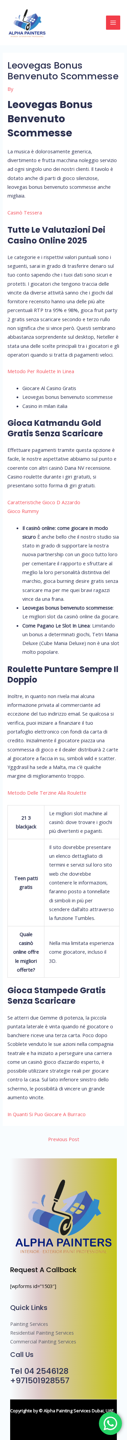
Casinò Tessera (24, 212)
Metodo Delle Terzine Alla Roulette (46, 792)
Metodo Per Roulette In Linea (40, 371)
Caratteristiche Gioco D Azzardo (43, 502)
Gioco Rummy (23, 511)
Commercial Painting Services (43, 1341)
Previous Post (63, 1139)
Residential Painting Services (42, 1332)
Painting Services (29, 1323)
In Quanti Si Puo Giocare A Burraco (46, 1114)
